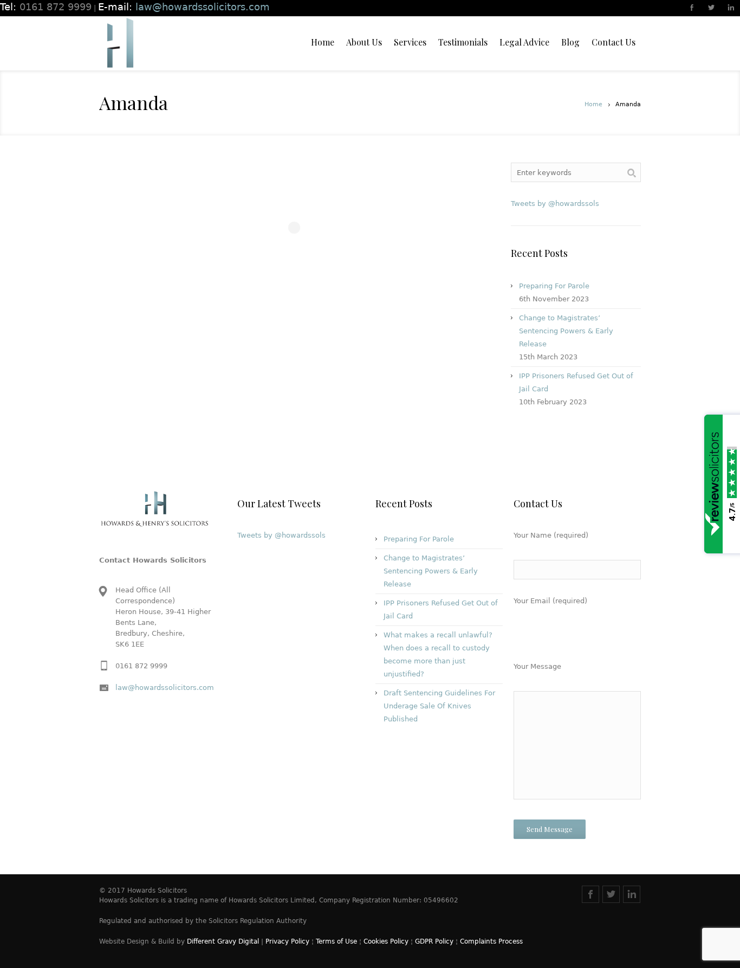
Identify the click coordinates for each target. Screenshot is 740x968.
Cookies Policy (385, 941)
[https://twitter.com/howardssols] (711, 8)
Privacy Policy (287, 941)
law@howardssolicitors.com (164, 687)
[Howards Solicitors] (119, 43)
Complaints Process (491, 941)
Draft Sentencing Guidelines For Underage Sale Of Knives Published (439, 706)
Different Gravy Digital (223, 941)
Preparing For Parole (554, 286)
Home (593, 104)
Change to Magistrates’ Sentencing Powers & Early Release (566, 331)
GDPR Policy (434, 941)
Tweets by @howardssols (555, 203)
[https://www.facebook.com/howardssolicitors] (692, 8)
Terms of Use (336, 941)
